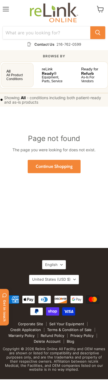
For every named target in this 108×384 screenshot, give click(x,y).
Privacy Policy (82, 335)
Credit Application (25, 329)
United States (51, 279)
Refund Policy (52, 335)
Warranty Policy (21, 335)
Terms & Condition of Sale (69, 329)
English (51, 264)
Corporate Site (30, 324)
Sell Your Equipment (66, 324)
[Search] (97, 32)
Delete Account (47, 341)
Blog (70, 341)
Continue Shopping (54, 166)
